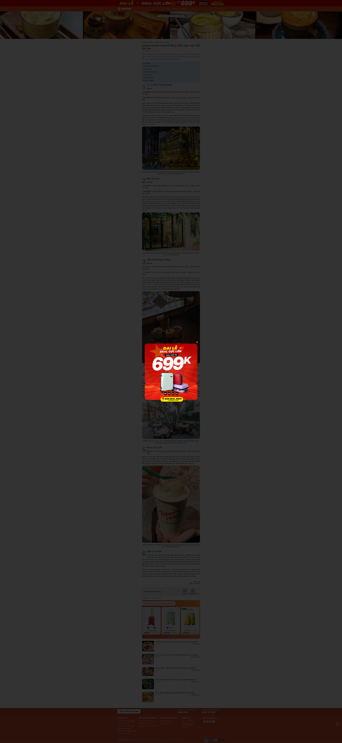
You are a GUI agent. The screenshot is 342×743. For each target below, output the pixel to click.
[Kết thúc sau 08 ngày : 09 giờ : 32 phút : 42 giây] (171, 401)
